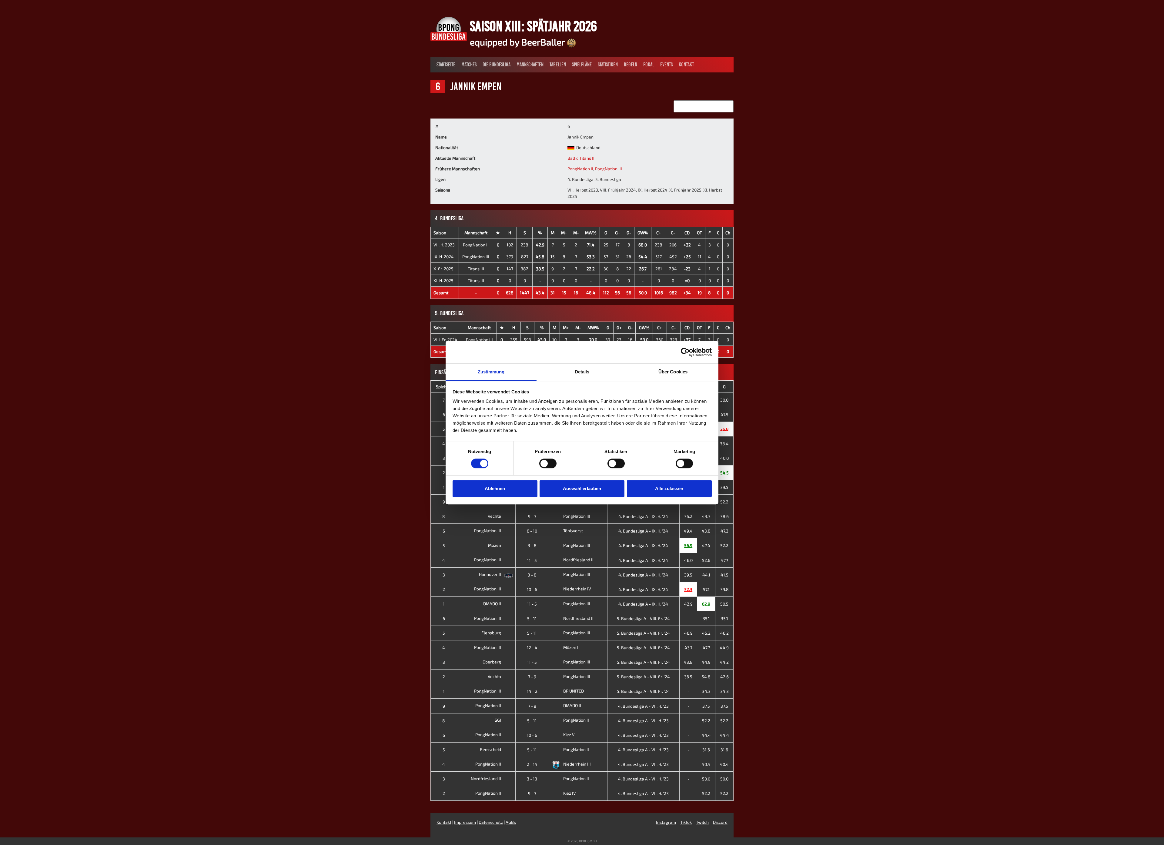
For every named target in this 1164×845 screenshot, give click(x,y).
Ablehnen (495, 488)
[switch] (548, 463)
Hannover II (490, 574)
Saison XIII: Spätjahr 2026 (533, 26)
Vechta (495, 516)
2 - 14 (532, 764)
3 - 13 (532, 778)
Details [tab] (582, 371)
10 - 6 (532, 589)
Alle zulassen (669, 488)
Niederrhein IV (577, 588)
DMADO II (492, 603)
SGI (498, 720)
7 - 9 (532, 676)
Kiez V (569, 734)
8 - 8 (532, 545)
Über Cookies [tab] (672, 371)
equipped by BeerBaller (518, 41)
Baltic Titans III (581, 158)
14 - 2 (532, 691)
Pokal (648, 64)
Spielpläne (582, 64)
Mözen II (571, 647)
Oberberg (492, 661)
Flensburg (491, 632)
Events (666, 64)
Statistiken (608, 64)
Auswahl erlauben (582, 488)
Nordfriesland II (578, 559)
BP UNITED (573, 690)
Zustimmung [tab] (491, 371)
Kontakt (686, 64)
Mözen (495, 545)
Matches (469, 64)
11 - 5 (532, 560)
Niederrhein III (577, 764)
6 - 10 (532, 530)
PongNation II (580, 168)
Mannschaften (530, 64)
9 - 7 (532, 516)
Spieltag (444, 386)
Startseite (445, 64)
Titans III (476, 268)
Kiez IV (569, 793)
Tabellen (558, 64)
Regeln (630, 64)
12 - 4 (532, 647)
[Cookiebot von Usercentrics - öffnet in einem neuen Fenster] (685, 352)
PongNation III (608, 168)
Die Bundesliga (496, 64)
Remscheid (491, 749)
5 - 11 (532, 618)
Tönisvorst (573, 530)
